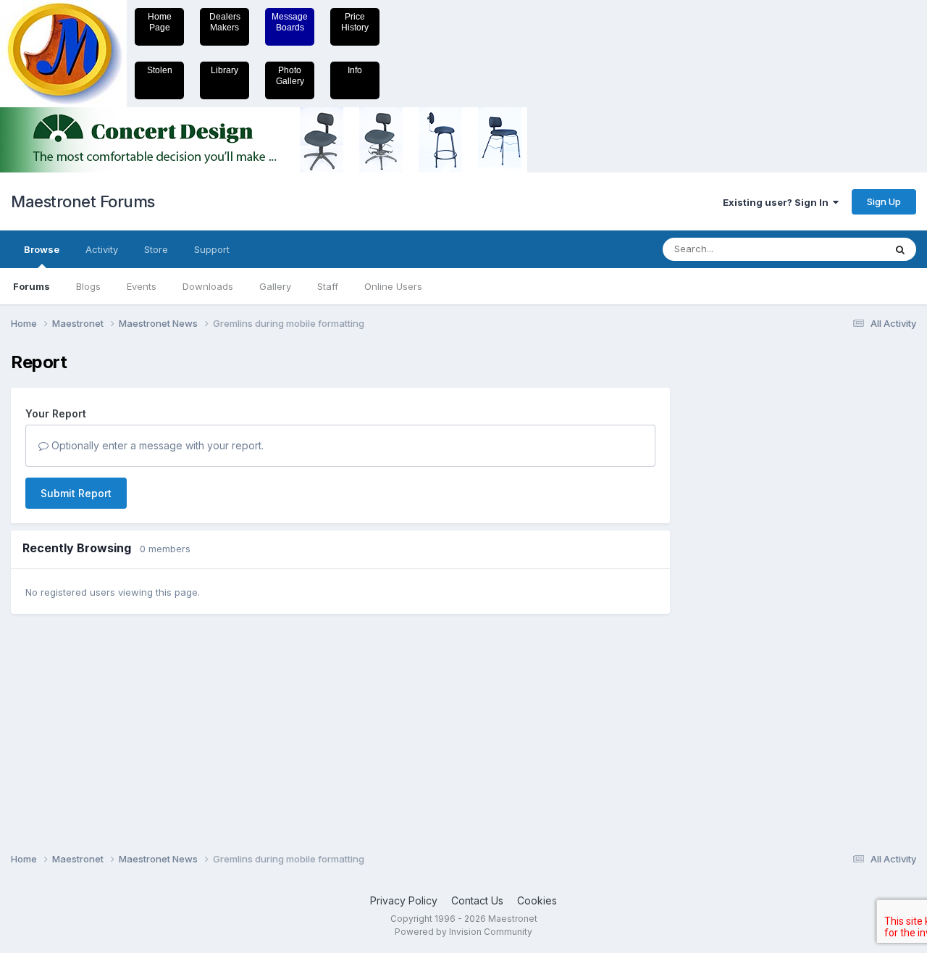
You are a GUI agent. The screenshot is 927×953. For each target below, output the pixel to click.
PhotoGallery (290, 75)
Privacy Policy (403, 900)
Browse (41, 249)
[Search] (900, 249)
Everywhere (839, 249)
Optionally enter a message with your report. (156, 445)
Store (156, 249)
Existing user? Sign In (778, 202)
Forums (31, 286)
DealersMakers (224, 22)
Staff (327, 286)
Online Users (393, 286)
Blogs (88, 286)
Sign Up (884, 201)
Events (141, 286)
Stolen (159, 70)
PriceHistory (355, 22)
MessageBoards (290, 22)
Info (355, 70)
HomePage (160, 22)
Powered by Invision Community (463, 931)
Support (212, 249)
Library (224, 70)
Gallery (275, 286)
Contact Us (477, 900)
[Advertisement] (742, 569)
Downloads (208, 286)
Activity (101, 249)
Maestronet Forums (83, 201)
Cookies (537, 900)
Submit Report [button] (76, 493)
